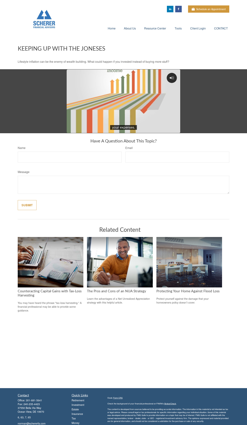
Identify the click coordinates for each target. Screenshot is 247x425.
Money (75, 423)
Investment (78, 405)
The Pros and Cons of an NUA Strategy (116, 291)
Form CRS (118, 397)
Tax (74, 418)
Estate (75, 409)
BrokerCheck (170, 403)
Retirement (78, 400)
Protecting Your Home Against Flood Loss (188, 291)
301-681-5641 (34, 400)
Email (129, 148)
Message (23, 172)
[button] (111, 28)
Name (21, 148)
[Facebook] (178, 9)
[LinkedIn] (170, 9)
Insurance (77, 414)
